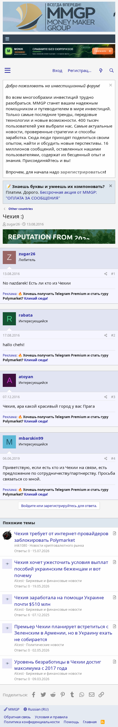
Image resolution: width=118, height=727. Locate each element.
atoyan (26, 376)
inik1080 (20, 545)
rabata (26, 315)
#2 (113, 335)
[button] (7, 70)
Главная (90, 721)
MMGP (13, 709)
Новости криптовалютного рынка (57, 545)
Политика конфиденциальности (32, 721)
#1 (113, 273)
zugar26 (13, 224)
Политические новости (45, 644)
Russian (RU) (38, 709)
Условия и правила (51, 716)
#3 (113, 397)
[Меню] (59, 38)
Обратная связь (17, 716)
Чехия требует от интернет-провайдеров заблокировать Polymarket (61, 536)
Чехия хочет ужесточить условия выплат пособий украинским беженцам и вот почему (61, 568)
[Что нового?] (100, 70)
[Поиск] (111, 70)
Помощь (71, 721)
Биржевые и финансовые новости (54, 580)
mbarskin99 (31, 438)
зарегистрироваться (82, 172)
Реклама (9, 293)
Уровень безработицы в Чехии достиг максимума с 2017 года (57, 665)
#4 (113, 458)
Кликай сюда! (36, 298)
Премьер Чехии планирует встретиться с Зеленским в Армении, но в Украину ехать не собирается (63, 633)
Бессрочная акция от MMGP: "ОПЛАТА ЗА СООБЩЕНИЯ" (51, 195)
